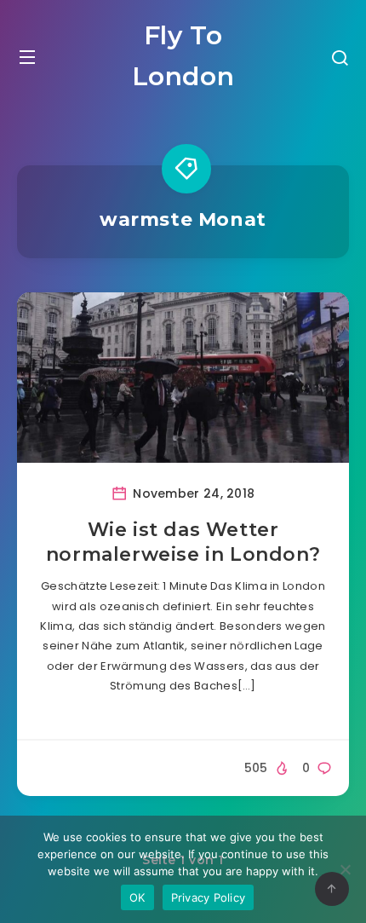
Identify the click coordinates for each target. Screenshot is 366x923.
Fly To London (183, 56)
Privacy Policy (208, 897)
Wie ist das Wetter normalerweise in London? (183, 542)
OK (137, 897)
